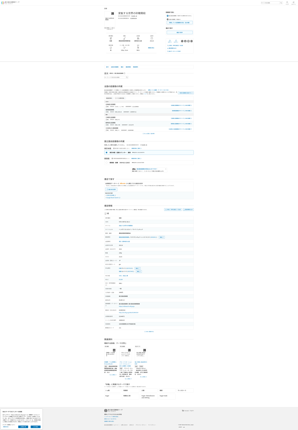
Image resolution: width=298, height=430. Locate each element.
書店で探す (180, 32)
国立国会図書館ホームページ (111, 425)
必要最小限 (23, 427)
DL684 (121, 279)
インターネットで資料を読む (111, 416)
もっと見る (112, 374)
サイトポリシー (152, 425)
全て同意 (35, 427)
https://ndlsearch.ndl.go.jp (126, 306)
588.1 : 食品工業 (123, 276)
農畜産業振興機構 (124, 237)
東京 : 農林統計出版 (124, 241)
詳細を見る (151, 48)
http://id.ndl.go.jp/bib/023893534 (128, 312)
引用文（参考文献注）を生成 (176, 45)
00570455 (130, 271)
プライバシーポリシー (141, 425)
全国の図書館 (114, 67)
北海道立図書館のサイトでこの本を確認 (180, 105)
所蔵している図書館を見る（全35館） (179, 22)
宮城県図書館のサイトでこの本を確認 (181, 110)
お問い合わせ (124, 425)
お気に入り (170, 42)
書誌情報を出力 (172, 48)
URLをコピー (176, 42)
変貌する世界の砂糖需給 (126, 225)
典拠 (161, 237)
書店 (122, 67)
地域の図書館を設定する (185, 93)
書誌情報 (128, 67)
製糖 (120, 271)
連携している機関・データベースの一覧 (158, 90)
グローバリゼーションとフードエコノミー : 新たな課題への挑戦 (126, 364)
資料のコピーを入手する (110, 419)
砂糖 (120, 268)
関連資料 (135, 67)
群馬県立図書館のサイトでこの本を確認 (180, 123)
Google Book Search (113, 197)
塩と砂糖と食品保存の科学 (141, 363)
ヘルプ (287, 4)
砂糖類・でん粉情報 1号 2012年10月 (110, 363)
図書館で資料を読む (109, 421)
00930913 (153, 237)
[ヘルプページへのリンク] (112, 28)
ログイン (293, 4)
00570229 (129, 268)
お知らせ (131, 425)
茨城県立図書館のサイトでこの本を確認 (180, 118)
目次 (107, 67)
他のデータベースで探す (175, 51)
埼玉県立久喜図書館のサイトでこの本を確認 (179, 129)
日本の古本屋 (110, 195)
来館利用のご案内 (136, 148)
